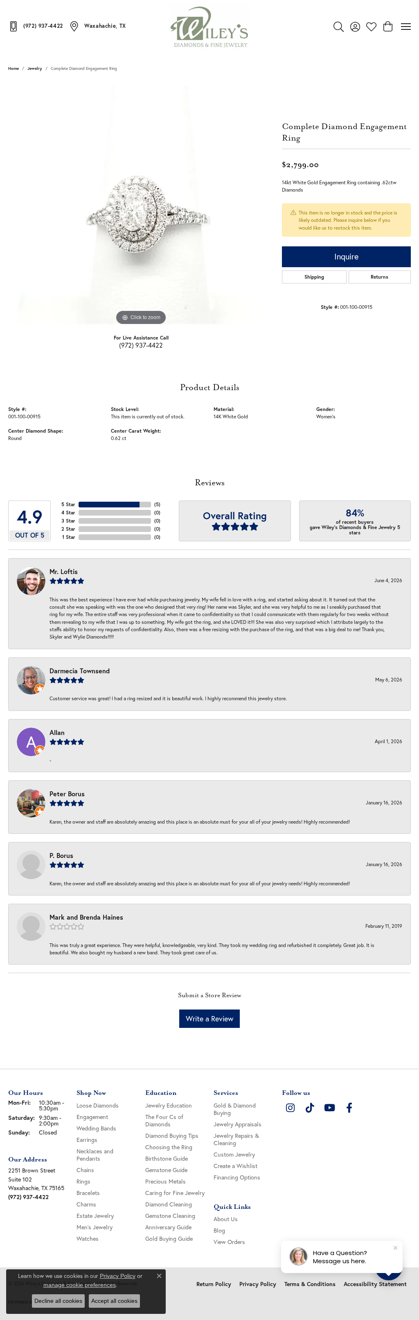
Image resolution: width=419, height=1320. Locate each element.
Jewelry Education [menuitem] (168, 1105)
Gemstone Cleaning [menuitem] (170, 1215)
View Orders (229, 1242)
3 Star (68, 521)
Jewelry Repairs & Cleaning (236, 1139)
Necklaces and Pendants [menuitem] (95, 1154)
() (157, 504)
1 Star (68, 537)
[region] (141, 204)
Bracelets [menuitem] (88, 1193)
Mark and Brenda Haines (86, 917)
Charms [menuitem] (86, 1204)
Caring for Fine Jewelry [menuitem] (175, 1193)
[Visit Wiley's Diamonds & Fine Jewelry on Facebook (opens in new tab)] (349, 1108)
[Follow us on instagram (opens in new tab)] (290, 1108)
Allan (57, 732)
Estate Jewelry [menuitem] (95, 1215)
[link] (35, 26)
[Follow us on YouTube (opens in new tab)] (329, 1108)
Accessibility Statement (375, 1284)
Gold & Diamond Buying (235, 1109)
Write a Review (209, 1018)
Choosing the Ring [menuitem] (168, 1147)
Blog (219, 1230)
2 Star (68, 529)
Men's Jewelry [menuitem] (95, 1227)
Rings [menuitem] (83, 1181)
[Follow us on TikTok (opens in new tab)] (310, 1108)
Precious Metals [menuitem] (165, 1181)
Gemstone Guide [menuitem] (166, 1170)
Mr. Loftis (64, 571)
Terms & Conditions (310, 1284)
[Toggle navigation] (406, 26)
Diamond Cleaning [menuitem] (168, 1204)
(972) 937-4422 (141, 345)
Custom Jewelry (234, 1154)
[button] (338, 26)
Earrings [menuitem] (87, 1140)
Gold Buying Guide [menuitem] (169, 1238)
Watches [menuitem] (88, 1238)
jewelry (34, 68)
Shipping (314, 277)
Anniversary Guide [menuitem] (168, 1227)
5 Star (68, 504)
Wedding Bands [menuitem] (96, 1128)
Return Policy (213, 1284)
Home (13, 68)
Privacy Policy (257, 1284)
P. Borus (61, 855)
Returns (379, 277)
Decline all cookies (58, 1301)
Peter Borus (67, 793)
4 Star (68, 512)
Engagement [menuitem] (92, 1117)
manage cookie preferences (79, 1285)
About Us (226, 1219)
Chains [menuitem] (85, 1170)
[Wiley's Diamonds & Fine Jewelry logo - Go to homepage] (209, 26)
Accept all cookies (114, 1301)
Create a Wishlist (235, 1166)
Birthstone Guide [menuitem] (166, 1158)
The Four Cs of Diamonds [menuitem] (164, 1120)
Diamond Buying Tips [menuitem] (171, 1135)
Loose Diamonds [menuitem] (98, 1105)
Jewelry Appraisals (237, 1124)
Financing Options (237, 1177)
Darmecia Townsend (80, 670)
